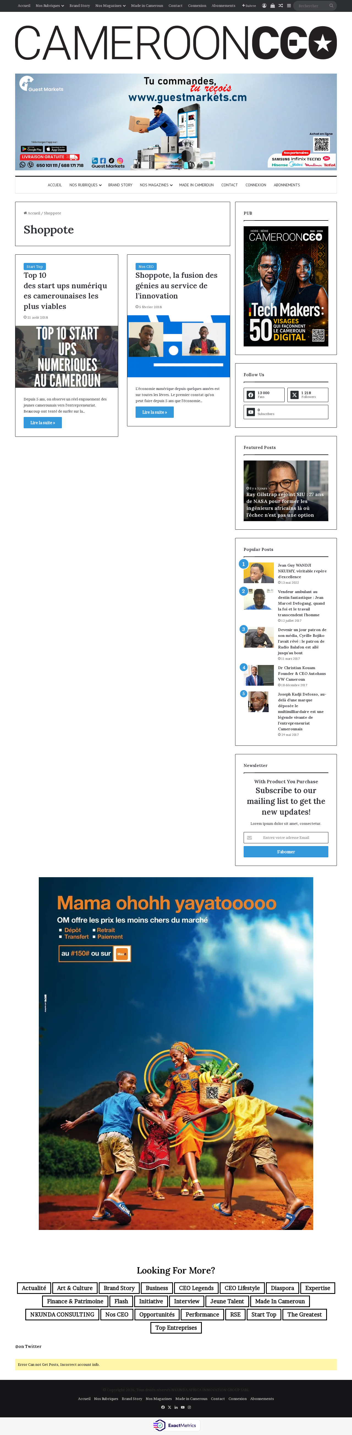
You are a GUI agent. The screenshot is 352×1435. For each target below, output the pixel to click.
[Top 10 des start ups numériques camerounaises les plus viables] (66, 357)
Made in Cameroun (147, 5)
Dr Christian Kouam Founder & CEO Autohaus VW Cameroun (302, 673)
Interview (186, 1301)
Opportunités (157, 1314)
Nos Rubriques (48, 5)
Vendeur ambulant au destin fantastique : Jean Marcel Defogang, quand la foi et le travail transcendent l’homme (301, 603)
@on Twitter (28, 1346)
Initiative (151, 1301)
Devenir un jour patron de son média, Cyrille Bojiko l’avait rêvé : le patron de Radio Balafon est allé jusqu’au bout (302, 641)
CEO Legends (196, 1288)
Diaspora (282, 1288)
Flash (121, 1301)
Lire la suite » (43, 422)
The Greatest (304, 1314)
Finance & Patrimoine (75, 1301)
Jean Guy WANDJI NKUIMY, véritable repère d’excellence (302, 571)
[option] (286, 491)
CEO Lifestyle (242, 1288)
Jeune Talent (227, 1301)
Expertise (317, 1288)
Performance (202, 1314)
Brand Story (80, 5)
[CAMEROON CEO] (176, 43)
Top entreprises (176, 1327)
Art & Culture (75, 1288)
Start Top (35, 266)
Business (157, 1288)
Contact (176, 5)
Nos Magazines (108, 5)
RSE (235, 1314)
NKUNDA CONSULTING (62, 1314)
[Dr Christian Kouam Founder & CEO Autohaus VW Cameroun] (259, 675)
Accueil (24, 5)
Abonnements (223, 5)
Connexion (197, 5)
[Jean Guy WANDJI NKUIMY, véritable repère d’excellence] (259, 572)
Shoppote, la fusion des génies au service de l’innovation (177, 285)
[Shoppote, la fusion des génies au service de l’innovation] (178, 346)
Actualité (34, 1288)
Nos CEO (146, 266)
